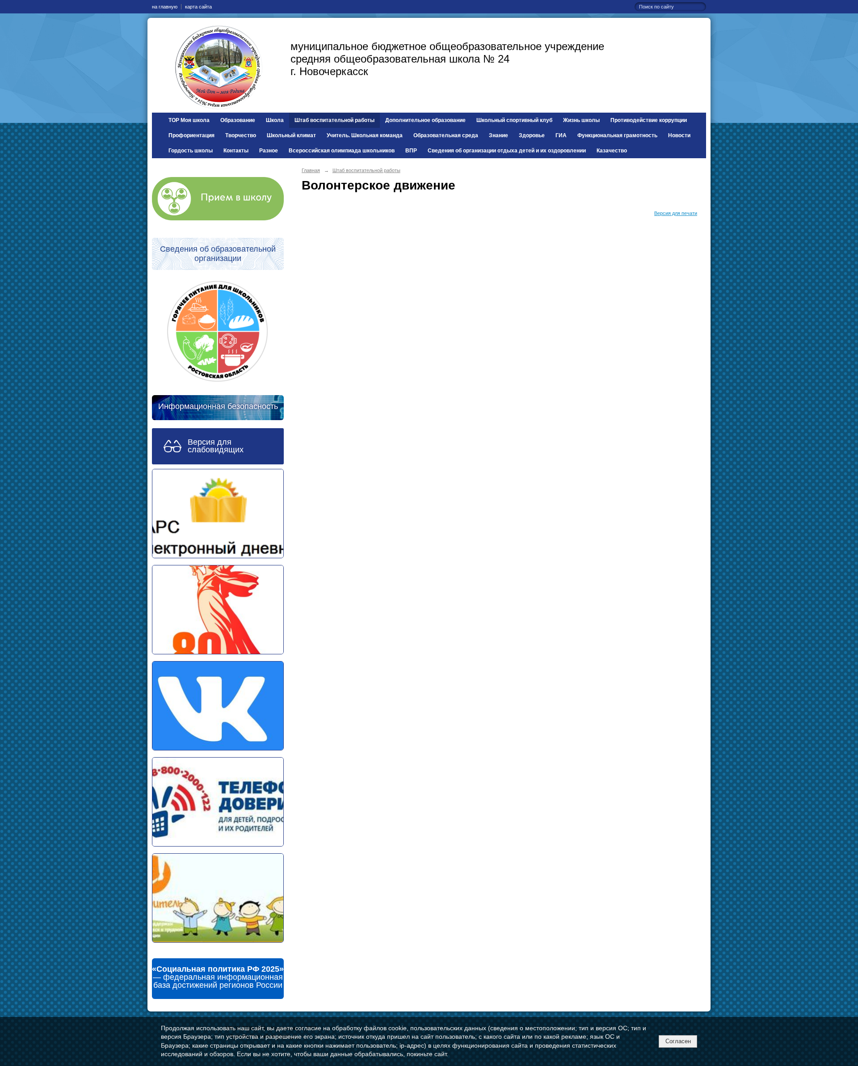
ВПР (411, 150)
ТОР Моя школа (189, 120)
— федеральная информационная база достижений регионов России (218, 977)
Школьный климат (291, 135)
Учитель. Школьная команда (365, 135)
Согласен (678, 1041)
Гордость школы (190, 150)
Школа (275, 120)
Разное (268, 150)
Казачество (612, 150)
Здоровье (532, 135)
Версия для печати (675, 213)
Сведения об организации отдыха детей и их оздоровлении (507, 150)
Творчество (240, 135)
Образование (237, 120)
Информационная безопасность (218, 406)
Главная (311, 170)
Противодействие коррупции (648, 120)
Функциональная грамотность (617, 135)
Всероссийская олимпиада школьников (342, 150)
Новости (679, 135)
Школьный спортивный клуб (514, 120)
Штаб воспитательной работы (334, 120)
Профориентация (191, 135)
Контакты (235, 150)
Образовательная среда (445, 135)
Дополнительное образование (425, 120)
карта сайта (198, 6)
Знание (498, 135)
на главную (164, 6)
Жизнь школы (581, 120)
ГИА (561, 135)
